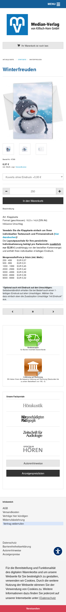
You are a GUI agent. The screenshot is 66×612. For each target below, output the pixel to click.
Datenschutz (10, 542)
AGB (5, 508)
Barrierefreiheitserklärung (17, 546)
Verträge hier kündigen (15, 516)
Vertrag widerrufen (13, 523)
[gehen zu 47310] (13, 311)
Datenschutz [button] (48, 598)
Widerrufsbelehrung (14, 519)
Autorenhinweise (33, 463)
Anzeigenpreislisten (33, 473)
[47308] (33, 110)
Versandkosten (20, 167)
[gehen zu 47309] (53, 311)
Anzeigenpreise (11, 554)
